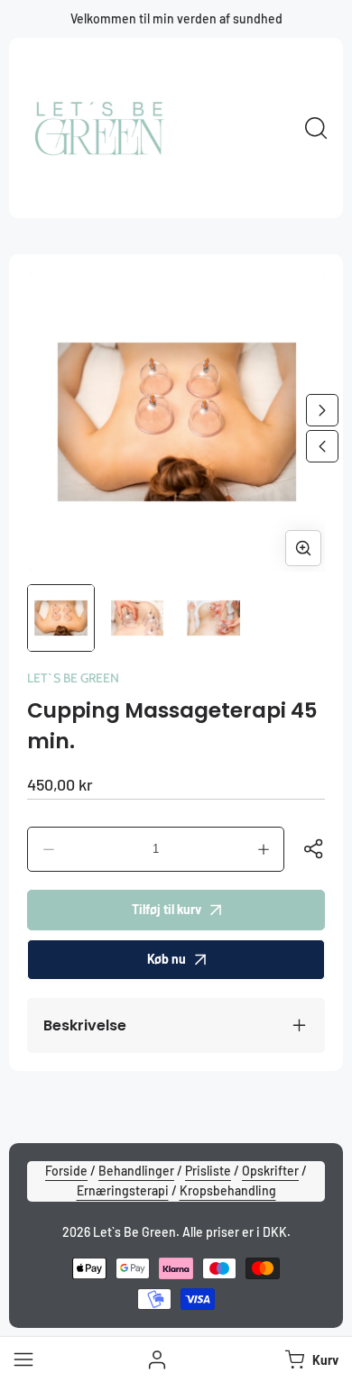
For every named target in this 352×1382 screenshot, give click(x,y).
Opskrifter (270, 1170)
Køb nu (166, 958)
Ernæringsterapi (123, 1190)
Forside (66, 1170)
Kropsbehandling (228, 1190)
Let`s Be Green (73, 678)
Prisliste (208, 1170)
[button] (309, 1359)
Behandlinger (136, 1170)
